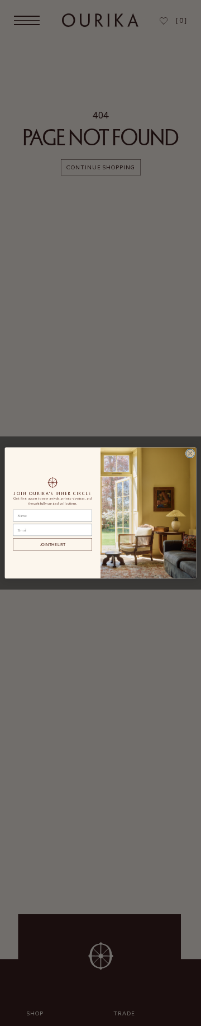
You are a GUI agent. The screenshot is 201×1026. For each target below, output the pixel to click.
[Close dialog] (190, 453)
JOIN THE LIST (52, 544)
